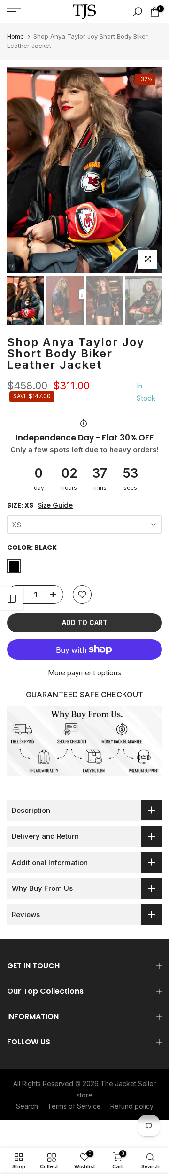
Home (15, 36)
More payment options (84, 672)
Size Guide (55, 505)
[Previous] (21, 170)
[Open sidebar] (11, 598)
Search (27, 1106)
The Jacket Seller (128, 1084)
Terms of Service (74, 1106)
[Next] (148, 170)
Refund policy (132, 1106)
